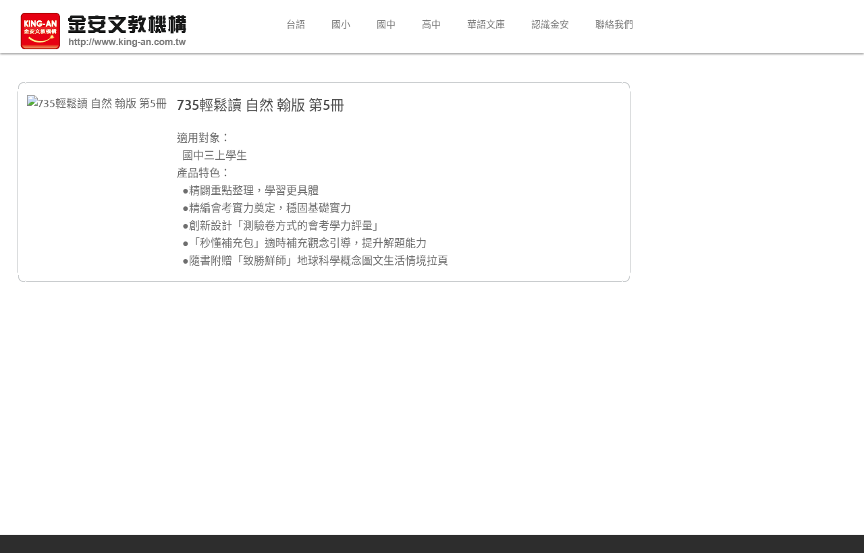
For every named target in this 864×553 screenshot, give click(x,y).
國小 (340, 24)
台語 (295, 24)
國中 (386, 24)
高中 (431, 24)
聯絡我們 (614, 24)
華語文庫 (486, 24)
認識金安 (550, 24)
